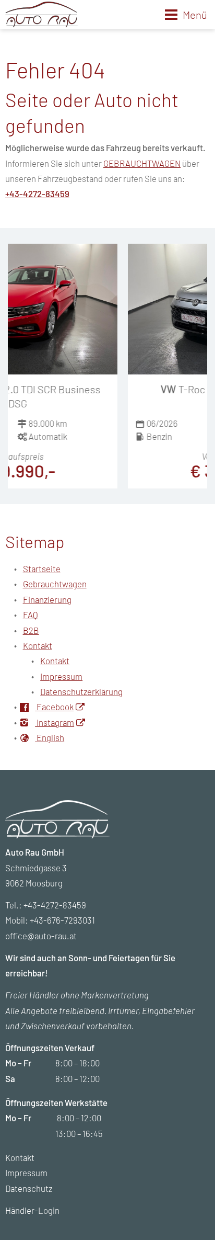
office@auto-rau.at (41, 935)
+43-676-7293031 (62, 920)
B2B (31, 630)
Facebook (54, 706)
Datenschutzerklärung (81, 691)
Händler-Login (32, 1210)
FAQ (30, 614)
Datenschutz (28, 1188)
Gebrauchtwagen (55, 583)
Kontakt (37, 645)
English (49, 737)
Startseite (42, 568)
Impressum (61, 676)
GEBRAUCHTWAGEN (142, 163)
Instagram (54, 722)
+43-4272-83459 (37, 193)
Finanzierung (47, 599)
